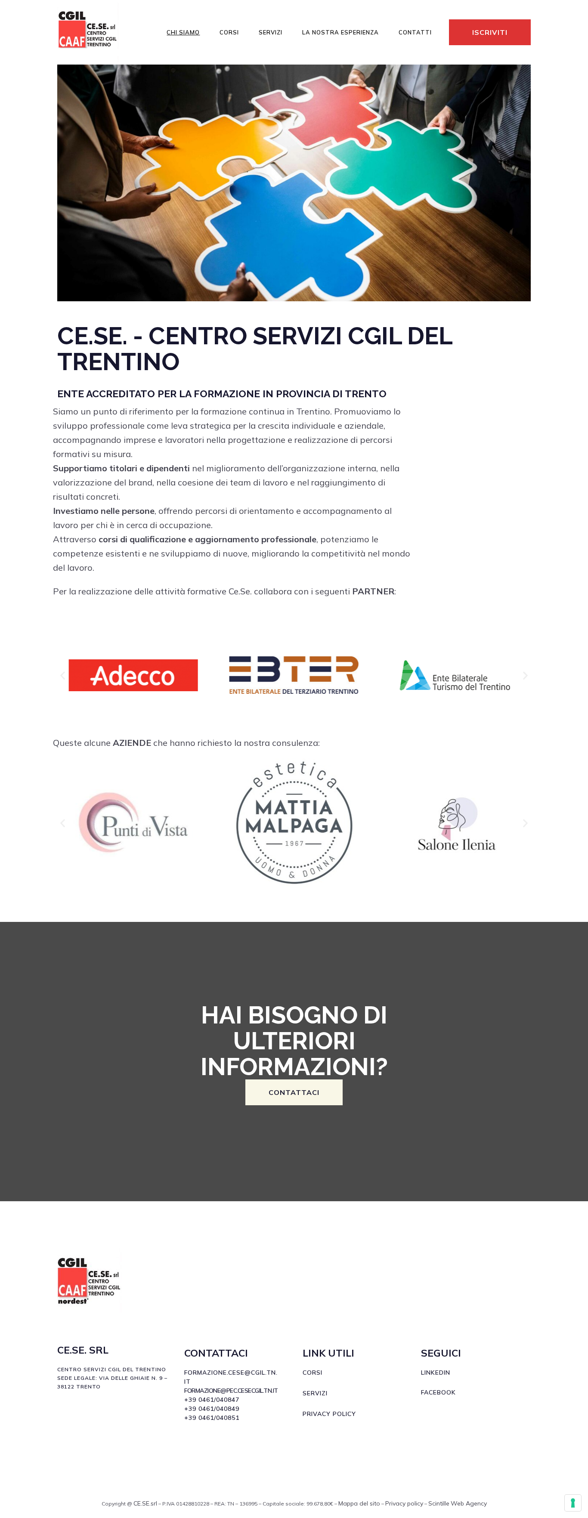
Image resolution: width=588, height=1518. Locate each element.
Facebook (438, 1392)
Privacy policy (404, 1503)
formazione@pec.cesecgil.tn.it (231, 1390)
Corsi (312, 1372)
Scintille (438, 1503)
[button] (62, 675)
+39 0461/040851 (211, 1418)
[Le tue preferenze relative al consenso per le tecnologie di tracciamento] (573, 1503)
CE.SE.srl (145, 1503)
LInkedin (435, 1372)
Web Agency (469, 1503)
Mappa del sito (359, 1503)
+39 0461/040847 (211, 1400)
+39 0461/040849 (211, 1409)
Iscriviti (490, 32)
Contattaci (294, 1092)
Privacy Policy (329, 1414)
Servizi (315, 1393)
